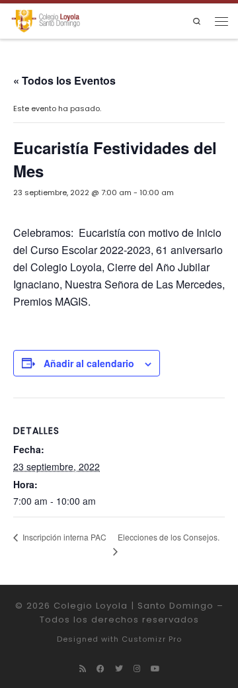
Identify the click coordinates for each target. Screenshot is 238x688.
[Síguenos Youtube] (155, 669)
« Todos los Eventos (64, 80)
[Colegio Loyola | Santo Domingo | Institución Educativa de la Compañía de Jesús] (45, 20)
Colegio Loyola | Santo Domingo (134, 605)
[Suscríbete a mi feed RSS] (82, 669)
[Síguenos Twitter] (119, 669)
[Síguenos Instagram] (137, 669)
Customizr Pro (152, 639)
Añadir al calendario (89, 363)
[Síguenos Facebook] (100, 669)
